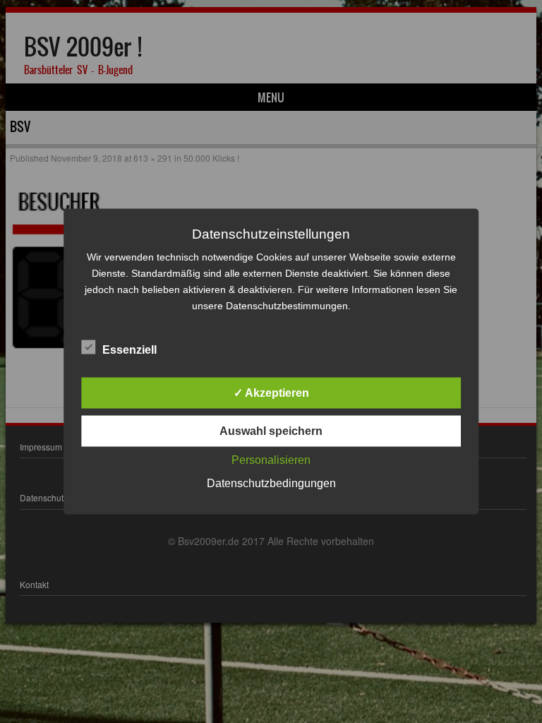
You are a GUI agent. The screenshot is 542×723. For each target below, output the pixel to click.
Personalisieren (271, 460)
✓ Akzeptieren (271, 393)
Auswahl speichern (271, 431)
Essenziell (129, 350)
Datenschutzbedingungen (271, 483)
